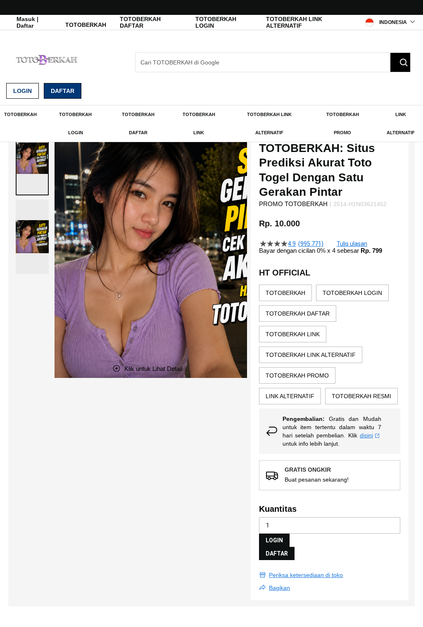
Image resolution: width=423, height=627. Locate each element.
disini (366, 435)
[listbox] (329, 346)
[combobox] (273, 62)
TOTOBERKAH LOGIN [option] (352, 293)
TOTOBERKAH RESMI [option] (361, 396)
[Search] (400, 62)
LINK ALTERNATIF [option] (290, 396)
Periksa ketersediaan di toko (306, 575)
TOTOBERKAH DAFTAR (140, 22)
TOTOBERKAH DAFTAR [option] (298, 313)
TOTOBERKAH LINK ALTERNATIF (294, 22)
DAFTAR (277, 553)
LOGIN (274, 540)
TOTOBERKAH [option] (285, 293)
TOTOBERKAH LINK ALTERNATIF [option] (311, 355)
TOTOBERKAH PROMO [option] (297, 375)
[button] (32, 158)
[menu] (211, 123)
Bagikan (279, 587)
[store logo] (47, 59)
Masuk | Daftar (27, 22)
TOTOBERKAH (85, 24)
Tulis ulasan (352, 244)
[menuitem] (20, 114)
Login (22, 91)
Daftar (62, 91)
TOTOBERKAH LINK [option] (293, 334)
